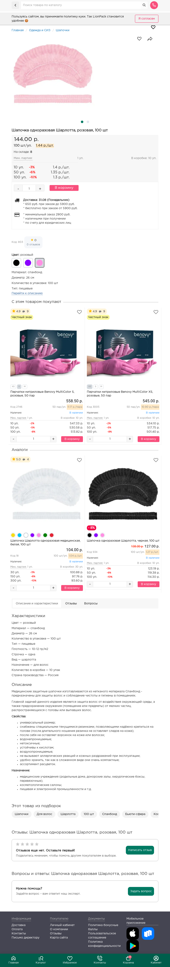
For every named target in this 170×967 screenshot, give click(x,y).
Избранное (70, 963)
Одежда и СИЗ (39, 30)
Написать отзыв (140, 850)
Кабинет (156, 963)
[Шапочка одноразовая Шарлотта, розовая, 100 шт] (85, 74)
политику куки (74, 16)
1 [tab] (82, 122)
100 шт (89, 814)
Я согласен (146, 18)
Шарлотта (68, 814)
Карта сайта (59, 937)
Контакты (100, 963)
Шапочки (62, 30)
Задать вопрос (141, 891)
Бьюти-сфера (135, 814)
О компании (59, 929)
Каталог (41, 963)
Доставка (19, 925)
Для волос (44, 814)
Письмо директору (25, 937)
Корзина (128, 960)
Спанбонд (109, 814)
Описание (37, 603)
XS (13, 387)
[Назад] (15, 5)
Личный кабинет (62, 925)
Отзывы (71, 603)
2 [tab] (88, 122)
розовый (22, 255)
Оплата (17, 929)
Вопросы (91, 603)
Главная (13, 963)
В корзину (64, 187)
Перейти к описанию (27, 293)
